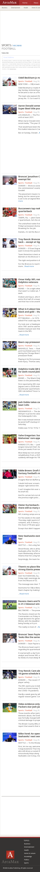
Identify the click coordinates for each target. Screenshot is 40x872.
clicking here (13, 69)
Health (26, 8)
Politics (26, 860)
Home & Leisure (29, 853)
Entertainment (15, 8)
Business (4, 8)
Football (28, 81)
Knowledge (28, 856)
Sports (21, 81)
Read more (29, 266)
